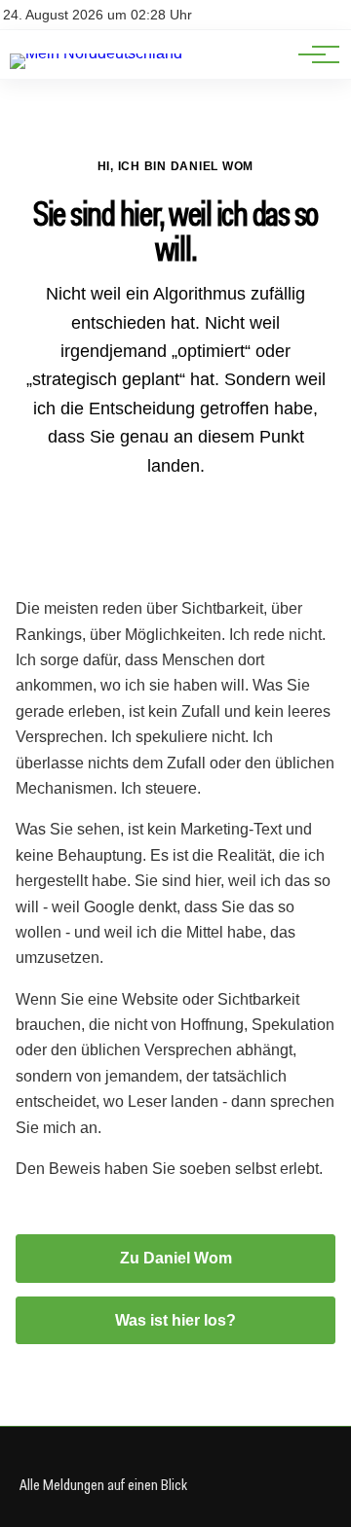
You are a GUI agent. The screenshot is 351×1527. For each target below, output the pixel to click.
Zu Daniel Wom (176, 1258)
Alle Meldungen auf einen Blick (103, 1484)
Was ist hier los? (175, 1320)
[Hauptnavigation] (312, 54)
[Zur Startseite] (96, 53)
